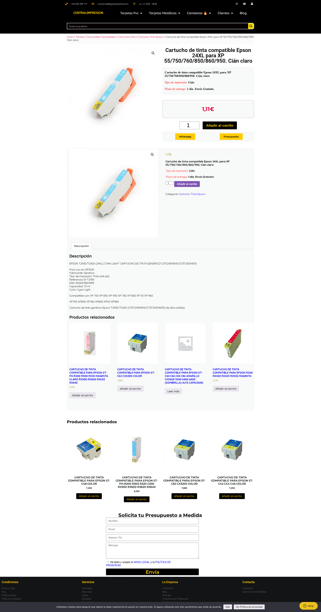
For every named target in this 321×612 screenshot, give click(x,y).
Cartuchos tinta (127, 36)
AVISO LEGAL (142, 562)
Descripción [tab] (81, 246)
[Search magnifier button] (251, 26)
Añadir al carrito (219, 125)
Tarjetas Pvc (129, 13)
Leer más (173, 391)
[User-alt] (252, 4)
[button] (153, 53)
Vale (228, 607)
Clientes (223, 13)
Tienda (79, 36)
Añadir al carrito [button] (82, 395)
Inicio (70, 36)
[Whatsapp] (237, 4)
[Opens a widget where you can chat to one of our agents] (308, 606)
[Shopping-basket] (244, 4)
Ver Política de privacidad (249, 607)
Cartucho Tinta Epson (150, 36)
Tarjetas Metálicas (163, 13)
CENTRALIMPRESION (88, 13)
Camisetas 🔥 (197, 13)
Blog (243, 13)
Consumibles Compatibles (100, 36)
